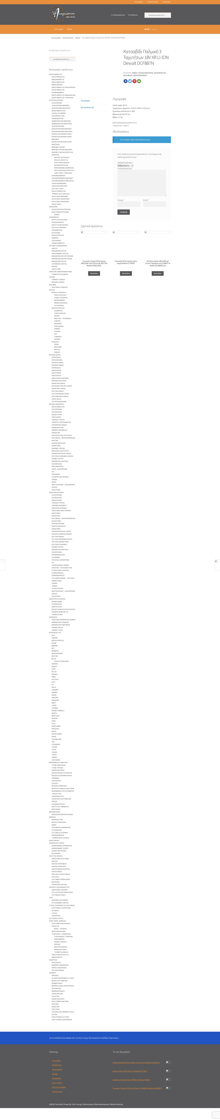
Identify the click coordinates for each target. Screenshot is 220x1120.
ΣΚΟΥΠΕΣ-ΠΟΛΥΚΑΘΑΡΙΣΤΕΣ (59, 887)
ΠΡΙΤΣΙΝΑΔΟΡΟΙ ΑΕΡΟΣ (60, 396)
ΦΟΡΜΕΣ (57, 339)
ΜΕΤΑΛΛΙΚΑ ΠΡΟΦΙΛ (59, 931)
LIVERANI (55, 708)
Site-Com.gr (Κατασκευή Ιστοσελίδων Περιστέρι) (98, 1038)
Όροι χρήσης (139, 2)
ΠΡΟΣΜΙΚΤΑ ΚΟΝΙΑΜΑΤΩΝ (61, 827)
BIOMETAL (55, 651)
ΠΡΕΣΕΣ (54, 801)
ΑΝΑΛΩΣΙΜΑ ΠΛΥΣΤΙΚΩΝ (60, 859)
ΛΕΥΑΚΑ (56, 316)
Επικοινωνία (166, 2)
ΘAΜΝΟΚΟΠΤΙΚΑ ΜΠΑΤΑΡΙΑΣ (62, 124)
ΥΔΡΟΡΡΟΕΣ (56, 916)
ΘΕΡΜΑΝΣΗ (53, 617)
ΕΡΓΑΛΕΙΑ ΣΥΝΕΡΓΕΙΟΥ (59, 786)
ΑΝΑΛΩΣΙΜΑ (53, 207)
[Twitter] (130, 81)
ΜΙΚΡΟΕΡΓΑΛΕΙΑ (54, 812)
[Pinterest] (134, 81)
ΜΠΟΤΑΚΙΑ (58, 347)
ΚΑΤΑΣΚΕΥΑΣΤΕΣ (68, 38)
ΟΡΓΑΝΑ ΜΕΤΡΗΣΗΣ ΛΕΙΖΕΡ (61, 453)
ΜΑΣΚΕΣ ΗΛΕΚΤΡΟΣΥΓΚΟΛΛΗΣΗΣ (63, 609)
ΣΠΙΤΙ (51, 898)
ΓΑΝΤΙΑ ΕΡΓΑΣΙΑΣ (60, 295)
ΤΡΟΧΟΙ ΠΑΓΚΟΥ (57, 588)
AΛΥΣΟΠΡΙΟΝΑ (57, 103)
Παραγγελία (56, 1078)
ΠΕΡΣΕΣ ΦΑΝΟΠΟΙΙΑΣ (59, 968)
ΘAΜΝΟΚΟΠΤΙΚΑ (57, 118)
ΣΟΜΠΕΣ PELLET (57, 627)
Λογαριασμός (57, 1069)
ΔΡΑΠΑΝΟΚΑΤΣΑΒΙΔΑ (59, 425)
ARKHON (55, 638)
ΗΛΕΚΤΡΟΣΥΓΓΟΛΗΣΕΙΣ (57, 599)
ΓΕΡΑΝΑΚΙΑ (55, 778)
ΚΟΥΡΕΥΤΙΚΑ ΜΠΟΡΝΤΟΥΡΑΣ (62, 134)
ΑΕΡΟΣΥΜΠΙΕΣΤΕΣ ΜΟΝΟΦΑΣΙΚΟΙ (64, 95)
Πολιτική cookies (152, 2)
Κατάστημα (57, 1065)
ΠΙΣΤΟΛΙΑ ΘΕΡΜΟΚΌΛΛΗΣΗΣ (62, 539)
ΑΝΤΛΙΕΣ (55, 861)
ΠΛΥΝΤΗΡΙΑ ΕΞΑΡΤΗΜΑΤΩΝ (61, 799)
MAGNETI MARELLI (58, 711)
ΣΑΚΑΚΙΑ (57, 331)
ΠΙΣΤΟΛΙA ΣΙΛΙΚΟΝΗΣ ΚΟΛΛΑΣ (62, 456)
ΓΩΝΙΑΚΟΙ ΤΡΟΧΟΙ (58, 420)
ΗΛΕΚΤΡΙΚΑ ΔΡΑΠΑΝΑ (59, 508)
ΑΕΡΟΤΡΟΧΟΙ (56, 376)
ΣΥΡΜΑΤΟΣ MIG (57, 614)
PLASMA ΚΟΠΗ (57, 604)
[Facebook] (126, 81)
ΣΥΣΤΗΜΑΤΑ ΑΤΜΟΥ (59, 895)
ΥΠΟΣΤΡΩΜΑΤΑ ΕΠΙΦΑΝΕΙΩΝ (62, 1020)
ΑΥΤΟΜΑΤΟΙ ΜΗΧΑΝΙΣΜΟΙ (58, 246)
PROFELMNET (56, 726)
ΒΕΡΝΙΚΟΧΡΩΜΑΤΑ (58, 991)
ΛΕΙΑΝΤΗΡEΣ (56, 446)
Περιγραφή (85, 100)
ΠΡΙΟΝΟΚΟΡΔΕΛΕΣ (58, 555)
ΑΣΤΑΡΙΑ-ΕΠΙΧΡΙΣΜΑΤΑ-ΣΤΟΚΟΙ (63, 978)
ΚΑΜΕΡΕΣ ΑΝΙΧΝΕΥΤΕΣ (59, 430)
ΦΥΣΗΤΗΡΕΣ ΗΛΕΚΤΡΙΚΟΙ (60, 199)
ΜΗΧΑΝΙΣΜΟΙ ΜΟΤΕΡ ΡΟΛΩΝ (62, 259)
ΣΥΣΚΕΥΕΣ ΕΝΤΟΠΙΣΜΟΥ (60, 477)
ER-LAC (54, 672)
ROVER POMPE (57, 734)
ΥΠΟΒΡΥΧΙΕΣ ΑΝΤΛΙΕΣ (59, 884)
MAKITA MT (55, 716)
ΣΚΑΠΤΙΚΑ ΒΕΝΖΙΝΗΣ (59, 183)
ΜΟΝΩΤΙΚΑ (55, 1007)
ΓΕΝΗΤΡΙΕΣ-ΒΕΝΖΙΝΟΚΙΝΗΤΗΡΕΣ (60, 272)
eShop (69, 29)
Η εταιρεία (56, 1060)
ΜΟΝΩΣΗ (52, 817)
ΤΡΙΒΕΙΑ (54, 479)
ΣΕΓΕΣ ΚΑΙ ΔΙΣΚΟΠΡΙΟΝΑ (60, 560)
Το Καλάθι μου (133, 15)
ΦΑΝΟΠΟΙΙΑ (53, 960)
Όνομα (120, 200)
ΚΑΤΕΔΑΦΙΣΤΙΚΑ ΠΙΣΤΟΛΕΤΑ (62, 435)
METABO (55, 718)
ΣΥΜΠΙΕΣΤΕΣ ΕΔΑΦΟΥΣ (60, 274)
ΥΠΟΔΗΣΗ (55, 342)
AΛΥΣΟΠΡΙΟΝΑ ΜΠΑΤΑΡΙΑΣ (61, 108)
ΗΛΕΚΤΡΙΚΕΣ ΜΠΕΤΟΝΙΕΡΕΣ (61, 511)
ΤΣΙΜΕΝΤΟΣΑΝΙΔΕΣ (61, 952)
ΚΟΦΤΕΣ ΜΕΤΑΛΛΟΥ (59, 443)
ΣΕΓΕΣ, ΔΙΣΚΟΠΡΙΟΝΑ (59, 469)
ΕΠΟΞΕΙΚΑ (55, 1004)
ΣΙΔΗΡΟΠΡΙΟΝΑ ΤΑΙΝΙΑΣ (60, 565)
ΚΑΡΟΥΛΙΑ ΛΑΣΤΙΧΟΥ (59, 381)
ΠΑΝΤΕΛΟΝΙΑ (58, 326)
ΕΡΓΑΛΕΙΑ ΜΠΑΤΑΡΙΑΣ (145, 73)
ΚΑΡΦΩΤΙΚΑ (56, 433)
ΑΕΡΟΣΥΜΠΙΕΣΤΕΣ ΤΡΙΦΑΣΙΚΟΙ (62, 98)
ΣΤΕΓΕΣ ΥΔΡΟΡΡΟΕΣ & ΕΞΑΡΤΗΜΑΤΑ (62, 905)
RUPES (54, 737)
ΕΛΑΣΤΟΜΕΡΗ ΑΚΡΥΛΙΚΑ (60, 1001)
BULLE (54, 659)
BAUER (54, 643)
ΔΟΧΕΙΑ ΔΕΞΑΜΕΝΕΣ (59, 113)
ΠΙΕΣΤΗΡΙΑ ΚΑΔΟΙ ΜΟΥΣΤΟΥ (64, 170)
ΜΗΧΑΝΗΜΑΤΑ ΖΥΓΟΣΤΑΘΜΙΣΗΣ (63, 791)
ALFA (53, 635)
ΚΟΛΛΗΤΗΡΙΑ (56, 521)
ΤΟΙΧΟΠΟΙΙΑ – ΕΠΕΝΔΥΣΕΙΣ (61, 934)
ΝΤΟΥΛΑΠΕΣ (56, 233)
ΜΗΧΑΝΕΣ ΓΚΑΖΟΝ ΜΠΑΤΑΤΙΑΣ (62, 152)
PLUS (53, 724)
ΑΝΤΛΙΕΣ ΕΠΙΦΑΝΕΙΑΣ (59, 864)
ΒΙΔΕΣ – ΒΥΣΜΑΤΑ (60, 929)
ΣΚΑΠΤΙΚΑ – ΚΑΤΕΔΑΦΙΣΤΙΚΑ (62, 568)
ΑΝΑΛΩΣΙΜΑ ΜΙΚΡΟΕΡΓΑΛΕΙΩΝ (62, 814)
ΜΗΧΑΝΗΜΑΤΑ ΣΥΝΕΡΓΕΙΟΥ (58, 762)
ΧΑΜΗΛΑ (57, 352)
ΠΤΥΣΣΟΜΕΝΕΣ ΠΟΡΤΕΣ (60, 903)
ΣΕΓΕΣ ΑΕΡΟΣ (56, 399)
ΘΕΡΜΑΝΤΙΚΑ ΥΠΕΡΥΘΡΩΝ (61, 625)
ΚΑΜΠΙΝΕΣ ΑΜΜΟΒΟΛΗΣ (60, 965)
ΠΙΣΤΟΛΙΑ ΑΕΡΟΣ (58, 391)
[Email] (139, 81)
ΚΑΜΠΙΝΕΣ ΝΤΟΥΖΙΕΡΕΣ (60, 900)
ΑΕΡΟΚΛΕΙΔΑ (56, 368)
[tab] (94, 100)
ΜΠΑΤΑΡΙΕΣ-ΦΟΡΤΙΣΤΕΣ (60, 451)
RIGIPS (54, 731)
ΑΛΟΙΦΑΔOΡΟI (57, 412)
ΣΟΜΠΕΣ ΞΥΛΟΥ (57, 630)
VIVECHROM (56, 760)
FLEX (53, 682)
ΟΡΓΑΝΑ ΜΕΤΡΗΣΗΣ (61, 165)
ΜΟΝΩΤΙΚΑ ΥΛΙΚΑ (60, 950)
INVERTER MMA (57, 601)
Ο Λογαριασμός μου (118, 15)
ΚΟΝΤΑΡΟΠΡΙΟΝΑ (58, 126)
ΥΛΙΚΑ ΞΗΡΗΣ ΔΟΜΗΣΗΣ (57, 921)
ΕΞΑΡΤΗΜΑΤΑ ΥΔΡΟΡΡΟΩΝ (61, 908)
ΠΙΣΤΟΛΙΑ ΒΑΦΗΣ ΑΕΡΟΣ (60, 394)
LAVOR (54, 705)
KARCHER (55, 698)
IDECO (54, 687)
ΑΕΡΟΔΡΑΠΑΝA (57, 360)
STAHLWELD (56, 744)
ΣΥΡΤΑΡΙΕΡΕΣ (56, 241)
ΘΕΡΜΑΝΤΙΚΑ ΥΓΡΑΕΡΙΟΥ (60, 622)
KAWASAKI (55, 700)
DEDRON (55, 664)
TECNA (54, 749)
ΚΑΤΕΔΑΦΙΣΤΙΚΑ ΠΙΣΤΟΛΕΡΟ (62, 386)
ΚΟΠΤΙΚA (55, 440)
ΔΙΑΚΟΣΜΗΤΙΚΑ (57, 994)
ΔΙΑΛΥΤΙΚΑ (55, 996)
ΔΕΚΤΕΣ (54, 248)
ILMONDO (55, 690)
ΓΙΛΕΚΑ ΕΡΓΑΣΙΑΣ (60, 313)
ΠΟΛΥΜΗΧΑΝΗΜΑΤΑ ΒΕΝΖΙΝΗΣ (62, 178)
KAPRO (54, 695)
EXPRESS (55, 674)
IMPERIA (54, 692)
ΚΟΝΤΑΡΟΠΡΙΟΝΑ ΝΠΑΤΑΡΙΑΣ (62, 131)
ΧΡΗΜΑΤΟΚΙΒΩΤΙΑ (58, 243)
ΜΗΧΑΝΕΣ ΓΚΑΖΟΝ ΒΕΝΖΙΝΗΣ (62, 150)
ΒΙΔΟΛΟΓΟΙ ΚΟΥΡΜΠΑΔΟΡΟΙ (62, 776)
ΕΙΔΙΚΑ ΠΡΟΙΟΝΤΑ (58, 999)
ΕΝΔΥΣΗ (52, 290)
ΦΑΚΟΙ (54, 482)
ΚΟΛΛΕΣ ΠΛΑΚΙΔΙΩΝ (59, 822)
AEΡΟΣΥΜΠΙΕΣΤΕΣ (55, 74)
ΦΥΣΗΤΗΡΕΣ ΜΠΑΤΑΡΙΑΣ (60, 202)
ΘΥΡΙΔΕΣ (57, 944)
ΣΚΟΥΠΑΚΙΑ (56, 474)
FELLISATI (55, 679)
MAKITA (54, 713)
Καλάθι (55, 1074)
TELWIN (54, 752)
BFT (53, 648)
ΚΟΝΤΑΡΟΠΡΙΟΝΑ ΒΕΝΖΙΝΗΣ (62, 129)
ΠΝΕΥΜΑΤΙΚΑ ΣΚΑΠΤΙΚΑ (60, 461)
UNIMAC (54, 757)
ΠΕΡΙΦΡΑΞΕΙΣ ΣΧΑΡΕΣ (56, 843)
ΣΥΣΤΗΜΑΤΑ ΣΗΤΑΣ (56, 918)
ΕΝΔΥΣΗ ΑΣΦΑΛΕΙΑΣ (59, 292)
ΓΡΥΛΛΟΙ (55, 783)
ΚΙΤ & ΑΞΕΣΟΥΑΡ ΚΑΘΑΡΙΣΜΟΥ (62, 892)
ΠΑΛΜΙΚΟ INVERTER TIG (60, 612)
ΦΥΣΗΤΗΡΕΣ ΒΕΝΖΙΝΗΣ (60, 196)
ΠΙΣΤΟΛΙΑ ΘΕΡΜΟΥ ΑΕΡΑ (60, 542)
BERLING (55, 646)
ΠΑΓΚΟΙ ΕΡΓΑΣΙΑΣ (58, 235)
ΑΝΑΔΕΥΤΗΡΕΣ (57, 415)
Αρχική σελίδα (56, 38)
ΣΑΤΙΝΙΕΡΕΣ (56, 557)
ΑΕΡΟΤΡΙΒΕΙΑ (56, 373)
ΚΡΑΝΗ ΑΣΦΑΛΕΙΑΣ (60, 303)
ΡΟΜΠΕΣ (57, 329)
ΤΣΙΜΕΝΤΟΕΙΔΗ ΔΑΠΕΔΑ (60, 838)
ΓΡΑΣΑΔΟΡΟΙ (56, 417)
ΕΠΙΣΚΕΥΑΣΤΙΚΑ (57, 820)
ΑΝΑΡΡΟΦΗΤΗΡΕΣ (58, 770)
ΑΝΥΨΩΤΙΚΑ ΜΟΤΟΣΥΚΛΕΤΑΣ (62, 773)
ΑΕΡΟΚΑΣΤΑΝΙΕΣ (57, 363)
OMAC (54, 721)
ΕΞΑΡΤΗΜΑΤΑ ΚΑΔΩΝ (61, 163)
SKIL (53, 742)
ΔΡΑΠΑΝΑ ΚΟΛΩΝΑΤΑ (59, 505)
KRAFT (54, 703)
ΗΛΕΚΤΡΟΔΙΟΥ (57, 607)
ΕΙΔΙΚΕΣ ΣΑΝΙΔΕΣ (60, 942)
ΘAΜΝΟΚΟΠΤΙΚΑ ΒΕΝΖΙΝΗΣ (61, 121)
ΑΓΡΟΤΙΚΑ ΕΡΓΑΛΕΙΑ (56, 100)
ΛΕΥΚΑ (56, 344)
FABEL (54, 677)
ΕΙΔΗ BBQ (52, 285)
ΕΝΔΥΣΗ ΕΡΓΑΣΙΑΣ (58, 308)
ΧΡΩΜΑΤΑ (52, 973)
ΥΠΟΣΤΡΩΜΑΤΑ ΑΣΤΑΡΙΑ (60, 1017)
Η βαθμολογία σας (125, 162)
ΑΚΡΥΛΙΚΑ (55, 975)
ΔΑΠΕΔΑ (52, 277)
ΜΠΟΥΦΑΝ (57, 324)
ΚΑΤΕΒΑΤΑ (55, 911)
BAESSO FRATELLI (58, 640)
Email (146, 200)
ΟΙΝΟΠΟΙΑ (55, 155)
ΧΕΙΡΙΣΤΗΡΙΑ (56, 269)
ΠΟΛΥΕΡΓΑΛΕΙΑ (57, 464)
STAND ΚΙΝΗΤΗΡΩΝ (58, 765)
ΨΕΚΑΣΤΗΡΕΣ (56, 204)
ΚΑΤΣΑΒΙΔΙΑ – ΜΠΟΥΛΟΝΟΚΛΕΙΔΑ (135, 75)
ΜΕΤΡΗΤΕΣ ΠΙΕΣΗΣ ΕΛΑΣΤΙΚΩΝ (63, 788)
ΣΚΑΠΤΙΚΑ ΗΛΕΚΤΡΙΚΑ (59, 186)
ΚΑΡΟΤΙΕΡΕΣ (56, 513)
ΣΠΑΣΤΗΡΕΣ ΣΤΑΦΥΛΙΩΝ (63, 173)
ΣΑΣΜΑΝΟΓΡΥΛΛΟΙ (58, 804)
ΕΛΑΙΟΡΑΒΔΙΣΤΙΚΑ (58, 116)
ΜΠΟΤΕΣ (57, 350)
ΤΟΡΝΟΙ (54, 583)
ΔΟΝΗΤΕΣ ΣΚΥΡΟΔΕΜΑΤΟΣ (61, 422)
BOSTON (55, 656)
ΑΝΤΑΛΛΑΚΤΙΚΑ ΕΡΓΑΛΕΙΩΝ (61, 209)
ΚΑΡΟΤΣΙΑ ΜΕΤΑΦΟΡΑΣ (60, 225)
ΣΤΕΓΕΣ (54, 913)
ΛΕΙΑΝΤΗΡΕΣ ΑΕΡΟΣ (59, 388)
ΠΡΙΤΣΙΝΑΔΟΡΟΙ (57, 466)
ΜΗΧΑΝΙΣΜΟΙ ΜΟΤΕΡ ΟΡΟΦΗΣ (62, 256)
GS (53, 685)
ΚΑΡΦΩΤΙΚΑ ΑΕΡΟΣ (58, 383)
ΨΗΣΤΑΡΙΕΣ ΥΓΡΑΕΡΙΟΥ (60, 287)
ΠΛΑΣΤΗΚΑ (55, 1009)
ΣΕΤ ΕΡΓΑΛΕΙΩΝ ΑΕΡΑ (59, 401)
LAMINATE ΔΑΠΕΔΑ (58, 279)
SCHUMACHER (56, 739)
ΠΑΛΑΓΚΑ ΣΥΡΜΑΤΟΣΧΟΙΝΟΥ (62, 534)
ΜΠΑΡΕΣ (55, 266)
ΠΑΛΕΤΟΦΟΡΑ (54, 840)
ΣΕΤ (55, 334)
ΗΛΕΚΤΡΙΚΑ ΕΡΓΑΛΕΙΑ (56, 492)
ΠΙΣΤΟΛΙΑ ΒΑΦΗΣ (58, 537)
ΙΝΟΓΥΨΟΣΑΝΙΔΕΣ (60, 947)
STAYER (54, 747)
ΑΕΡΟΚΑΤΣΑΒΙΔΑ (58, 365)
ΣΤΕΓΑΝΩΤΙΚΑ (57, 830)
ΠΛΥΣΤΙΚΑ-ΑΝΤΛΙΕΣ (56, 856)
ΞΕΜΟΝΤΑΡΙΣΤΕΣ (58, 796)
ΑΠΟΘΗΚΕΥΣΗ (54, 217)
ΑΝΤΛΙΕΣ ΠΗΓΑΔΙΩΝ (59, 866)
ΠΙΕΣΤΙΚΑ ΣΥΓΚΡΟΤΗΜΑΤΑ (61, 874)
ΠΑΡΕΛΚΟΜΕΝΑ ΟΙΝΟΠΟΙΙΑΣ (64, 168)
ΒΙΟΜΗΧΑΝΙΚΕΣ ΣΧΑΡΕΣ (60, 848)
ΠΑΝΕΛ (54, 825)
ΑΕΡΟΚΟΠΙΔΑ (56, 370)
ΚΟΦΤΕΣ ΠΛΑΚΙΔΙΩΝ (61, 661)
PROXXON (55, 729)
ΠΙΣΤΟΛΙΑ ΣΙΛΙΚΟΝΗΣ (59, 544)
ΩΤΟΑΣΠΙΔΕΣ (59, 305)
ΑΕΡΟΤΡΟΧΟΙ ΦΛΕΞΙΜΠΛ (60, 378)
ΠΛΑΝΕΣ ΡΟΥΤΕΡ (57, 459)
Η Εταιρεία (58, 29)
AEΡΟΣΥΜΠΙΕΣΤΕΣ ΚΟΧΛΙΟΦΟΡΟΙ (63, 87)
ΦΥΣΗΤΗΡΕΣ (56, 490)
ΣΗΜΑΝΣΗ (57, 337)
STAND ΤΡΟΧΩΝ (57, 768)
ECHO (54, 669)
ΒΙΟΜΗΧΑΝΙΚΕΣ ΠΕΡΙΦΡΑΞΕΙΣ (62, 846)
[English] (53, 2)
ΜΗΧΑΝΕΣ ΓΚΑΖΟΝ (58, 147)
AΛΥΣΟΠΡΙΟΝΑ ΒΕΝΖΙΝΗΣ (60, 105)
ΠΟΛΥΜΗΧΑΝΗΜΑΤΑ (58, 176)
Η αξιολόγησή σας (125, 168)
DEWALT (77, 38)
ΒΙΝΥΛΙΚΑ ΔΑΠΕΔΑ (58, 282)
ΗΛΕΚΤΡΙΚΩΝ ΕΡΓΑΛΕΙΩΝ (60, 212)
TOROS (54, 755)
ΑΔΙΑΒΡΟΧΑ (58, 311)
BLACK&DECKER (57, 653)
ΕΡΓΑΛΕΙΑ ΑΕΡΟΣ (55, 355)
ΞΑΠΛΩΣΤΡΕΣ (56, 794)
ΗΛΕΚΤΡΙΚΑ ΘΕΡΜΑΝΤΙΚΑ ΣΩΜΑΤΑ (64, 620)
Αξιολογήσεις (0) (87, 107)
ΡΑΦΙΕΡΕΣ (55, 238)
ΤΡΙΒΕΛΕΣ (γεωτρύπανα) (60, 194)
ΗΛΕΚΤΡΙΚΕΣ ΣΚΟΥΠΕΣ (60, 890)
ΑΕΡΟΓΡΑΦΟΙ (56, 357)
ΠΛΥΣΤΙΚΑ (55, 877)
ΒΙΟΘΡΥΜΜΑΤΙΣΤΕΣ (59, 111)
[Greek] (50, 2)
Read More (94, 273)
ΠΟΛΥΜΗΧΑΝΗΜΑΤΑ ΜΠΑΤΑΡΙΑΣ (63, 181)
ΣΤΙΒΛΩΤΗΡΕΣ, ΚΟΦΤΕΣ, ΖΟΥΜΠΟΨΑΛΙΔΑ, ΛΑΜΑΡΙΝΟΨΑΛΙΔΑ (60, 573)
